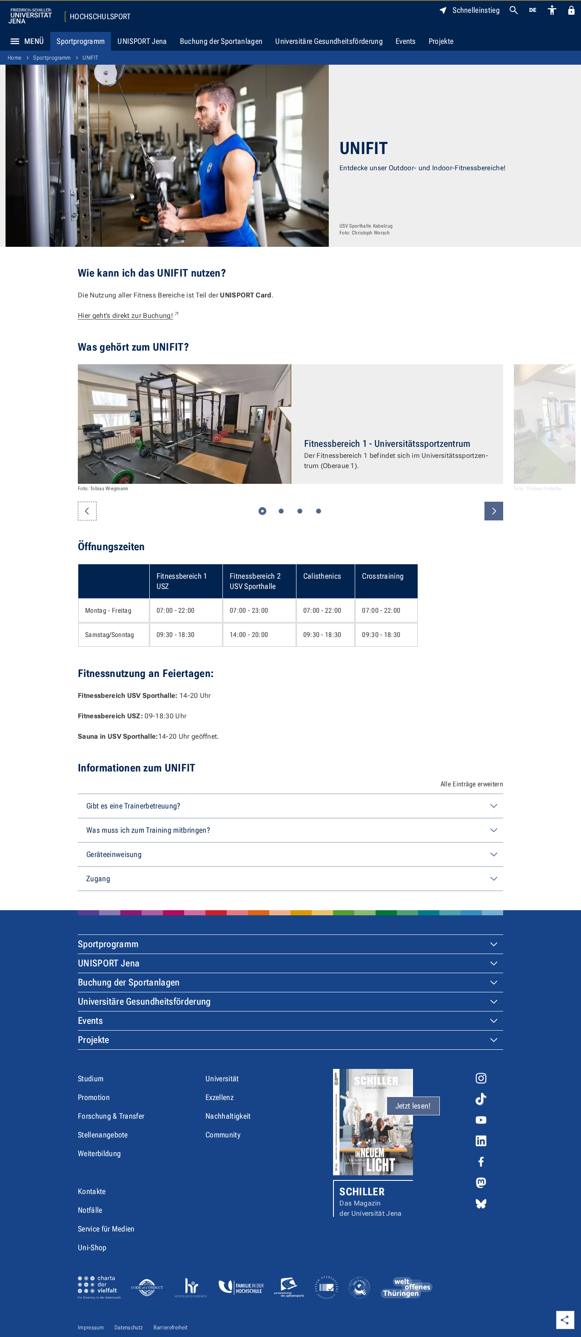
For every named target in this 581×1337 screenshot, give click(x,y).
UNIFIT (90, 57)
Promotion (94, 1097)
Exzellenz (219, 1097)
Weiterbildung (99, 1153)
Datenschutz (128, 1327)
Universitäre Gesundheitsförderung (329, 41)
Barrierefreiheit (171, 1327)
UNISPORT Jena (142, 41)
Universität (222, 1078)
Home (14, 57)
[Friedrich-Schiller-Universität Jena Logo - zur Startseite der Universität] (30, 16)
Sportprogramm (81, 41)
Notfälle (90, 1210)
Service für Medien (106, 1228)
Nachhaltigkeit (228, 1115)
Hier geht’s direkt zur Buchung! (129, 315)
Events (406, 41)
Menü (34, 41)
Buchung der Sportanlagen (221, 41)
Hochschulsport (100, 16)
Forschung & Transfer (111, 1115)
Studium (90, 1078)
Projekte (441, 41)
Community (222, 1134)
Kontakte (92, 1191)
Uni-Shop (92, 1247)
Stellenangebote (103, 1134)
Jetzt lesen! (413, 1105)
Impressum (91, 1327)
